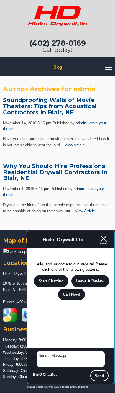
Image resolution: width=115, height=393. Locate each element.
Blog (57, 67)
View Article (75, 145)
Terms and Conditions (75, 386)
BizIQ (37, 374)
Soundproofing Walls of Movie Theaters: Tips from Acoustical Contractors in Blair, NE (50, 106)
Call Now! (71, 294)
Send (99, 376)
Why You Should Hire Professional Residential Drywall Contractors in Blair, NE (55, 172)
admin (81, 123)
